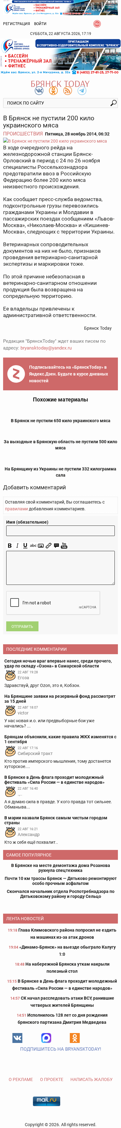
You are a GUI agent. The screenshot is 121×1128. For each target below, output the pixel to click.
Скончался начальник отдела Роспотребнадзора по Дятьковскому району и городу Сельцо (60, 894)
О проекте (51, 1079)
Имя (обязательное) (27, 522)
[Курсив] (17, 545)
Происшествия (23, 134)
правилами (16, 508)
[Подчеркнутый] (25, 545)
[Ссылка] (48, 545)
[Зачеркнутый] (33, 545)
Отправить (22, 626)
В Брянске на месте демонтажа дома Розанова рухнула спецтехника (60, 868)
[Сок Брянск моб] (60, 57)
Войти (40, 24)
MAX (46, 1038)
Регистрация (16, 24)
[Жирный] (9, 545)
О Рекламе (21, 1079)
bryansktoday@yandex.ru (46, 348)
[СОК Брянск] (60, 7)
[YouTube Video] (64, 545)
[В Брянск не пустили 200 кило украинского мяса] (60, 140)
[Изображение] (40, 545)
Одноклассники (75, 1038)
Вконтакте (17, 1038)
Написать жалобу (91, 1079)
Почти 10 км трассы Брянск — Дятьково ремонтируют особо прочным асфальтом (61, 881)
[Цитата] (56, 545)
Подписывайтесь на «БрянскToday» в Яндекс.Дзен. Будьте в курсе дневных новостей (68, 374)
